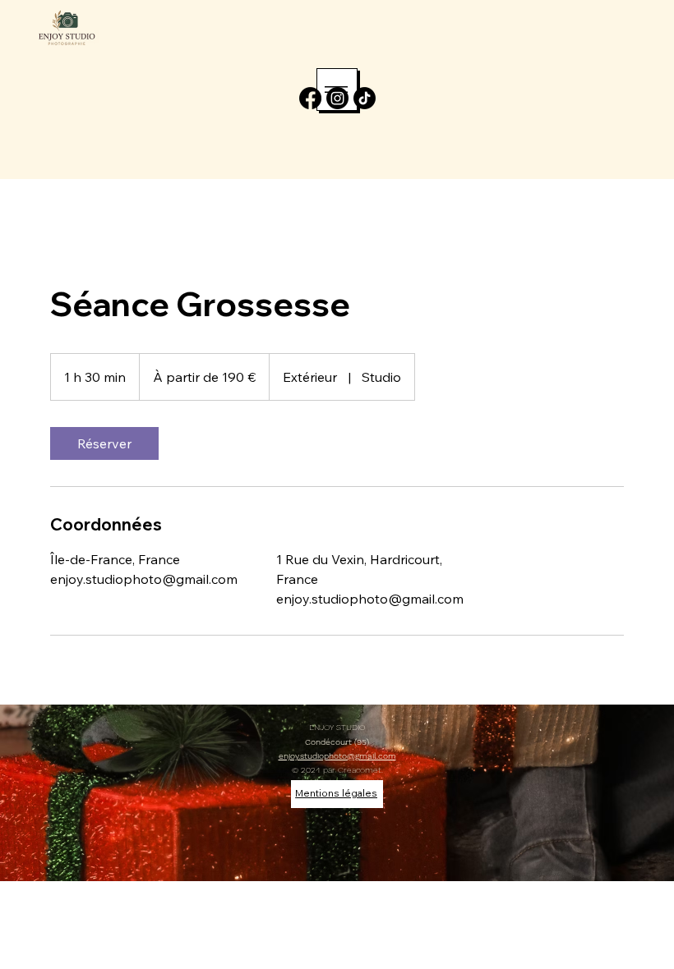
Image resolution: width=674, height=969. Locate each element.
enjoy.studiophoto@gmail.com (337, 755)
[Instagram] (337, 98)
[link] (104, 443)
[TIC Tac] (364, 98)
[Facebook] (310, 98)
